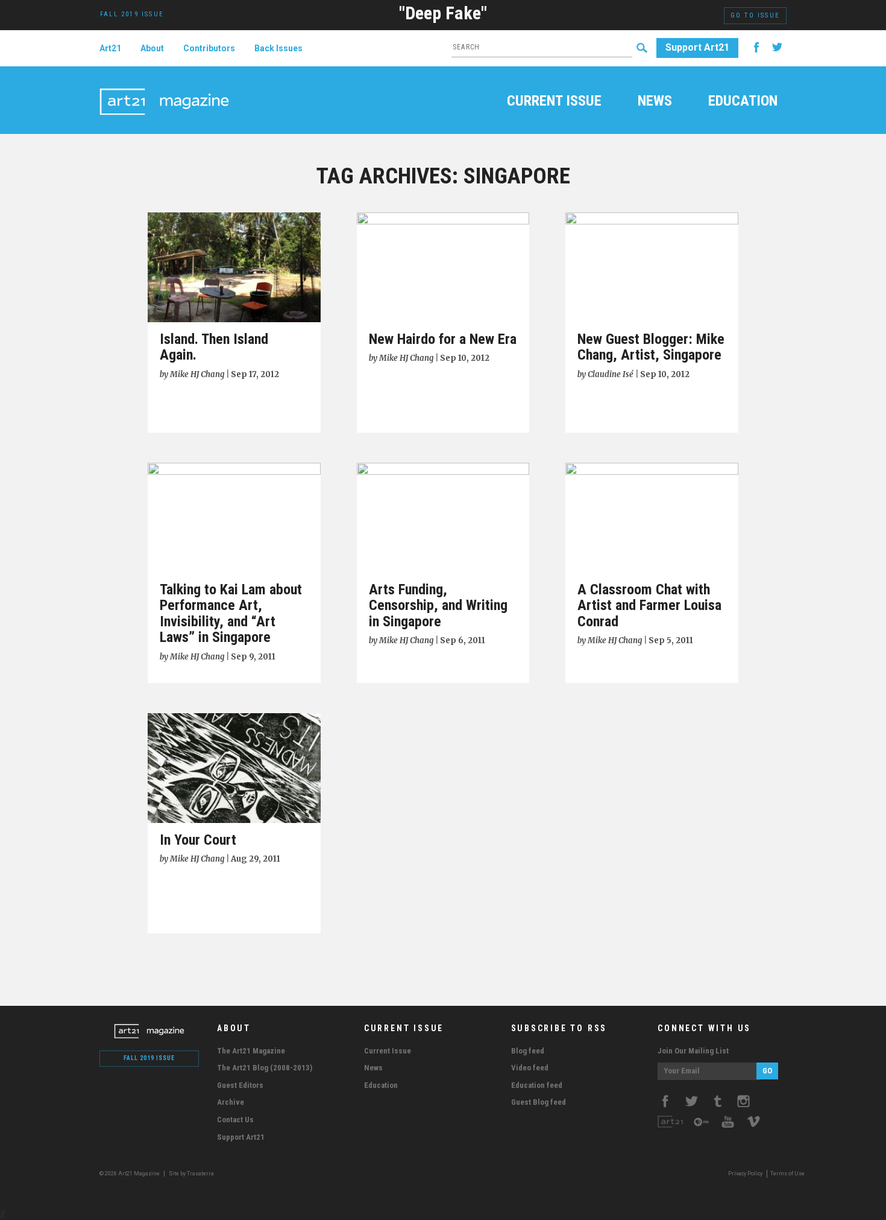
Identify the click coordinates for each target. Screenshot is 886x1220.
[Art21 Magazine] (164, 87)
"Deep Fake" (443, 13)
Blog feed (527, 1050)
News (655, 102)
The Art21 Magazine (251, 1050)
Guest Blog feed (538, 1102)
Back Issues (278, 48)
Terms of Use (787, 1174)
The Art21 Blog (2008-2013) (264, 1067)
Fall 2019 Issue (149, 1058)
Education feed (536, 1085)
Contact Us (235, 1119)
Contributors (209, 48)
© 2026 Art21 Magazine (130, 1174)
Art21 (110, 48)
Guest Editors (240, 1085)
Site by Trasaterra (191, 1174)
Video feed (529, 1067)
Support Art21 (697, 47)
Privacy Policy (745, 1174)
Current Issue (554, 102)
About (152, 48)
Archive (230, 1102)
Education (743, 102)
